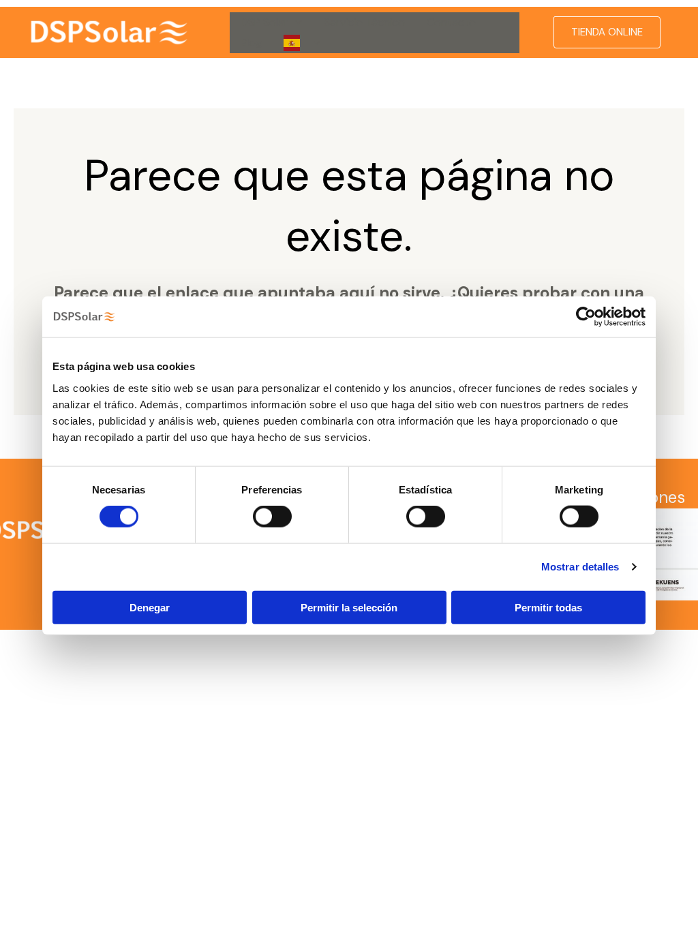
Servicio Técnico (364, 22)
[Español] (302, 43)
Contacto (451, 22)
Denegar (150, 607)
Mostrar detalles (580, 567)
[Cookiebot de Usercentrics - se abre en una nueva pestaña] (586, 317)
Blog (251, 42)
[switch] (272, 517)
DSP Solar (264, 22)
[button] (295, 22)
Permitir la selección (349, 607)
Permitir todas (548, 607)
